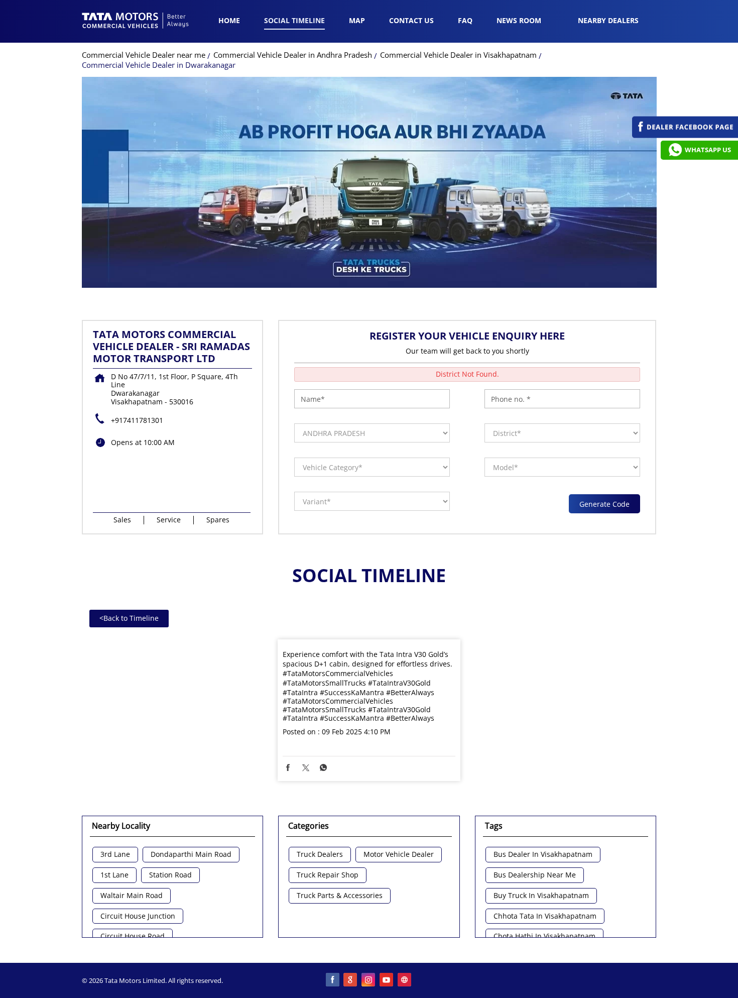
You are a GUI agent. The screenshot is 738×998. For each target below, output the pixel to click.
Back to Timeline (129, 618)
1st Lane (114, 875)
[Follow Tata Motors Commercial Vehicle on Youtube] (387, 980)
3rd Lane (115, 854)
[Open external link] (685, 135)
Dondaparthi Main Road (191, 854)
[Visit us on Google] (350, 980)
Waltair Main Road (131, 896)
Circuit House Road (132, 936)
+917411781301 (137, 420)
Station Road (170, 875)
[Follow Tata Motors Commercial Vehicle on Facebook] (332, 980)
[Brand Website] (405, 980)
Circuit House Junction (137, 916)
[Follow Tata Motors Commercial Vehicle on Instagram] (369, 980)
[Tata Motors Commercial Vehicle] (135, 22)
